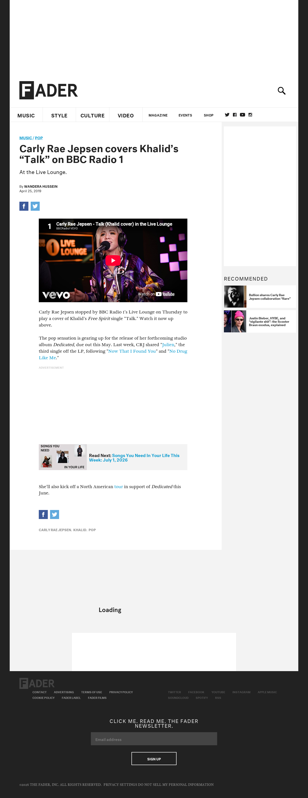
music (25, 137)
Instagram (241, 691)
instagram (250, 115)
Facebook (196, 691)
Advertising (64, 691)
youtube (242, 115)
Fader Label (71, 697)
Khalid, (80, 529)
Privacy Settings (120, 785)
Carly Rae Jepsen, (55, 529)
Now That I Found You (132, 351)
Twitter (227, 115)
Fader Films (97, 697)
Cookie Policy (43, 697)
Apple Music (267, 691)
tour (118, 486)
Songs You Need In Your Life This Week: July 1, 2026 (134, 457)
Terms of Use (91, 691)
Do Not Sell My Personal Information (176, 785)
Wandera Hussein (40, 186)
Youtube (218, 691)
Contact (39, 691)
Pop (39, 137)
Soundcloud (178, 697)
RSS (218, 697)
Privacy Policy (121, 691)
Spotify (202, 697)
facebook (235, 115)
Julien (168, 344)
